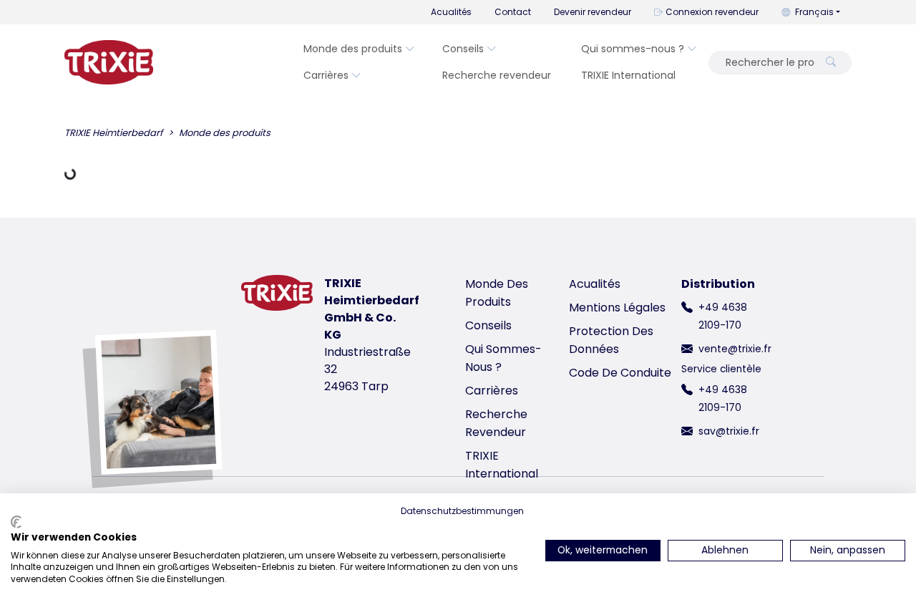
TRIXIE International (628, 75)
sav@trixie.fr (728, 431)
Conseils (463, 49)
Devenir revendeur (592, 12)
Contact (512, 12)
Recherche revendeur (496, 75)
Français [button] (814, 12)
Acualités (451, 12)
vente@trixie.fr (734, 349)
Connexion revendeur (712, 12)
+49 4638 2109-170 (722, 316)
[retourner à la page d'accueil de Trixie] (108, 62)
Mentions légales (617, 307)
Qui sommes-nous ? (632, 49)
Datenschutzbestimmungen (462, 511)
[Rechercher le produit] (831, 62)
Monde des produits (352, 49)
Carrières (326, 75)
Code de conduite (620, 372)
